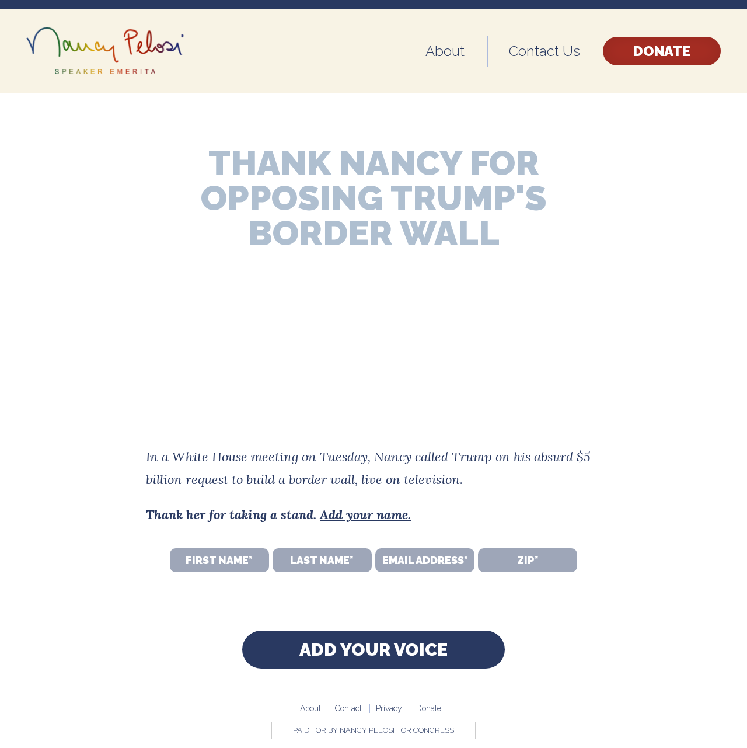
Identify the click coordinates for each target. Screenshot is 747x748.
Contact (348, 708)
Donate (661, 51)
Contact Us (544, 51)
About (445, 51)
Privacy (389, 708)
